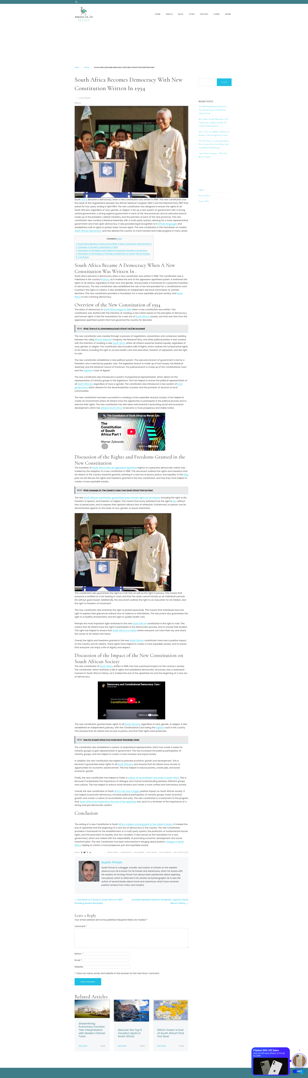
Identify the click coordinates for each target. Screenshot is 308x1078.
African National (103, 339)
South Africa (119, 343)
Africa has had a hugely (127, 791)
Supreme (88, 370)
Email (78, 960)
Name (79, 953)
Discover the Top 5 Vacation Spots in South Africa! (130, 1033)
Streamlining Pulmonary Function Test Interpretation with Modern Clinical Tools (92, 1030)
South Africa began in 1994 (118, 309)
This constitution (180, 852)
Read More (83, 1046)
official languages (167, 223)
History (204, 14)
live (175, 501)
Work (228, 14)
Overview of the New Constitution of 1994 (97, 247)
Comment (81, 926)
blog (186, 474)
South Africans (85, 384)
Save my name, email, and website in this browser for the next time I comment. (118, 973)
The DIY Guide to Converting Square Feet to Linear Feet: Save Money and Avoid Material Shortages (214, 144)
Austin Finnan (84, 98)
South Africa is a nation (124, 630)
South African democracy (88, 230)
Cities (192, 14)
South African (143, 316)
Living (217, 14)
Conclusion (82, 257)
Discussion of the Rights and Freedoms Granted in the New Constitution (111, 250)
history (105, 279)
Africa (169, 14)
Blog (180, 14)
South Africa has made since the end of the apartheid (108, 801)
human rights (126, 852)
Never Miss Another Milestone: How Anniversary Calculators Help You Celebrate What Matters (213, 122)
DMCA (202, 190)
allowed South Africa (111, 407)
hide (119, 239)
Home (157, 14)
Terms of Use (204, 201)
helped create (112, 852)
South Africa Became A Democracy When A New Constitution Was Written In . (114, 244)
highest (160, 727)
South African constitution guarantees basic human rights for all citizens (122, 497)
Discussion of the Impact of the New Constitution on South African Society (113, 253)
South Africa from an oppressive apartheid (114, 467)
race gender (139, 852)
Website (79, 966)
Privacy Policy (204, 195)
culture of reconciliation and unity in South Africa (153, 777)
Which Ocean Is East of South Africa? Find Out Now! (170, 1033)
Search (224, 82)
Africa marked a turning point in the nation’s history (146, 824)
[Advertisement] (154, 42)
